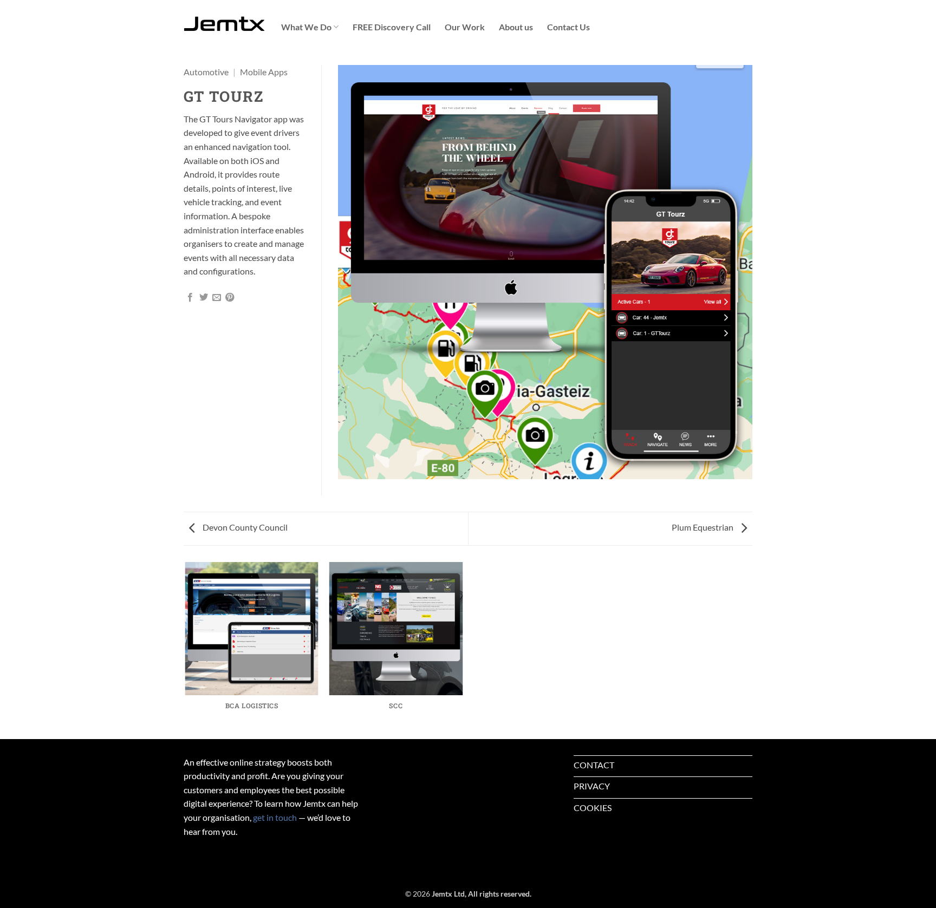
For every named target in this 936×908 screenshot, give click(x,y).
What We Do (306, 27)
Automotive (206, 72)
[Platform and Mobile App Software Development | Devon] (224, 24)
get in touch (275, 817)
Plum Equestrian (703, 527)
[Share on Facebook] (190, 298)
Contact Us (568, 27)
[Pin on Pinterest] (229, 298)
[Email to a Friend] (216, 298)
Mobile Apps (264, 72)
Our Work (465, 27)
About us (516, 27)
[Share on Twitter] (203, 298)
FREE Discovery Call (392, 27)
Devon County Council (244, 527)
